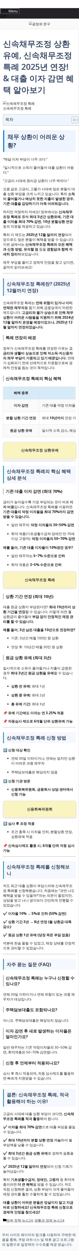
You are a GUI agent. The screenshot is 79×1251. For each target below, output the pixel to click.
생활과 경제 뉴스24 (49, 1220)
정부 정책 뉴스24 (19, 1220)
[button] (3, 16)
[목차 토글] (73, 119)
